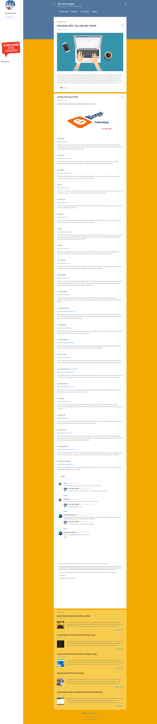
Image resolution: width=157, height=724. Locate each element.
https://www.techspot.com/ (64, 401)
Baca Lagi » (119, 630)
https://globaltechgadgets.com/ (65, 464)
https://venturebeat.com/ (63, 278)
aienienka (66, 499)
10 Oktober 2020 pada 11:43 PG (77, 499)
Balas (65, 495)
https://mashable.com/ (63, 141)
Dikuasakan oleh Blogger (91, 713)
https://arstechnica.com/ (63, 263)
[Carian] (125, 4)
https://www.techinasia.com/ (64, 433)
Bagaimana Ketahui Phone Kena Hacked (70, 673)
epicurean (93, 716)
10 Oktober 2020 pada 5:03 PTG (87, 504)
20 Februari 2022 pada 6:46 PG (84, 515)
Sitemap (94, 11)
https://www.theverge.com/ (64, 158)
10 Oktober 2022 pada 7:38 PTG (84, 532)
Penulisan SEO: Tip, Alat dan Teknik (76, 25)
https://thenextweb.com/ (63, 294)
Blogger (63, 476)
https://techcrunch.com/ (63, 202)
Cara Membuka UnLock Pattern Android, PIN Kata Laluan (76, 635)
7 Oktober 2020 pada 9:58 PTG (75, 483)
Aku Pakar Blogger (66, 4)
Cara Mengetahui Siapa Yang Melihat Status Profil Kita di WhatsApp (80, 692)
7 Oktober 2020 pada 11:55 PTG (87, 488)
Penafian (74, 11)
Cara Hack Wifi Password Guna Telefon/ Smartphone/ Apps (77, 654)
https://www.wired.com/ (63, 187)
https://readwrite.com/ (63, 418)
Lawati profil (10, 17)
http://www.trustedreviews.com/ (65, 386)
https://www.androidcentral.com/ (65, 342)
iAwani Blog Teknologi (70, 515)
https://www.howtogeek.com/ (64, 357)
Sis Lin (65, 483)
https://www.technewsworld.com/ (66, 449)
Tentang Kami (63, 11)
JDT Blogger (84, 11)
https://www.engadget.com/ (64, 173)
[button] (122, 25)
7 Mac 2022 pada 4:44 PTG (86, 521)
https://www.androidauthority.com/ (66, 311)
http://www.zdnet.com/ (63, 248)
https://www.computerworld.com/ (65, 372)
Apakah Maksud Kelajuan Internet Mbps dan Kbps (73, 616)
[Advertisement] (90, 593)
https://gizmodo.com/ (62, 217)
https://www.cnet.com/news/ (64, 232)
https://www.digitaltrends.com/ (65, 328)
